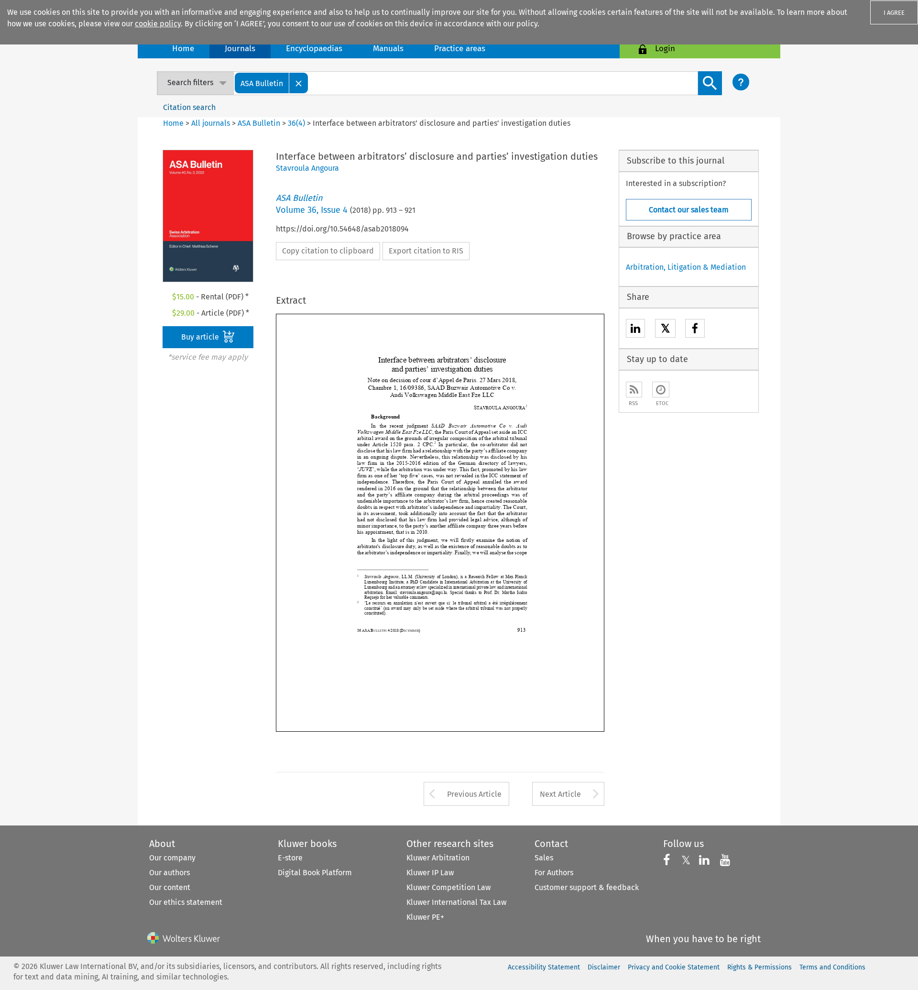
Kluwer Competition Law (448, 887)
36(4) (296, 123)
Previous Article (474, 794)
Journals (240, 49)
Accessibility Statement (544, 967)
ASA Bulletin (259, 123)
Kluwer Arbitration (438, 857)
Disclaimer (604, 967)
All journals (211, 123)
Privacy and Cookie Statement (674, 967)
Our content (169, 887)
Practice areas (459, 49)
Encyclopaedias (314, 49)
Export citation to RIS (426, 250)
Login (665, 49)
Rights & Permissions (759, 967)
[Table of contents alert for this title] (660, 389)
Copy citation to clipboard (328, 250)
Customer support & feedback (587, 887)
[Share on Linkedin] (635, 329)
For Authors (554, 872)
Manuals (388, 49)
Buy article (201, 336)
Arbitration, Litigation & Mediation (686, 267)
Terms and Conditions (832, 967)
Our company (172, 857)
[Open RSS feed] (634, 389)
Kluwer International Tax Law (456, 902)
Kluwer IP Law (430, 872)
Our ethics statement (185, 902)
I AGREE (894, 12)
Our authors (169, 872)
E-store (290, 857)
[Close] (298, 83)
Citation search (189, 107)
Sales (544, 857)
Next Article (560, 794)
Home (183, 49)
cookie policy (158, 23)
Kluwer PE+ (425, 917)
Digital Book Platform (315, 872)
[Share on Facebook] (695, 329)
